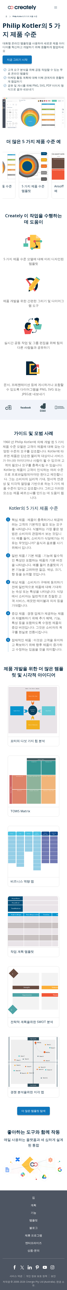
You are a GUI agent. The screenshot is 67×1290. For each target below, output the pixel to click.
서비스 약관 (16, 1276)
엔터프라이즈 (33, 1243)
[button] (56, 7)
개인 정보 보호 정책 (36, 1276)
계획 (33, 1205)
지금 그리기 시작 (17, 59)
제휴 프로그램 (33, 1235)
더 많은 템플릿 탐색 (33, 1111)
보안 (53, 1276)
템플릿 (33, 1220)
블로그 (33, 1228)
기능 (33, 1213)
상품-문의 (33, 1250)
